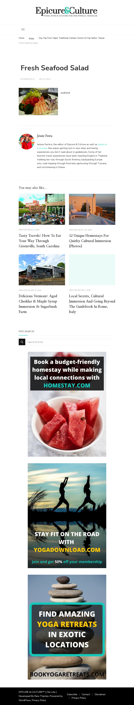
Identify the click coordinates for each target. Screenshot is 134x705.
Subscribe (72, 694)
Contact (86, 694)
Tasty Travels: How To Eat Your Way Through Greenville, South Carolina (40, 241)
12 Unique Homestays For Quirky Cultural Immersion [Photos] (90, 241)
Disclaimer (100, 694)
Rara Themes (41, 696)
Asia (31, 38)
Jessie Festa (29, 79)
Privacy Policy (39, 700)
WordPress (25, 700)
